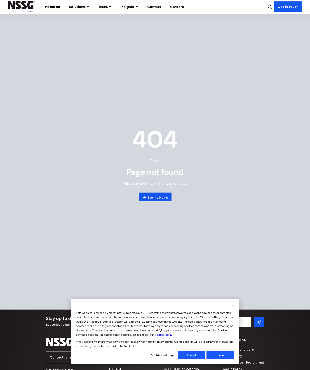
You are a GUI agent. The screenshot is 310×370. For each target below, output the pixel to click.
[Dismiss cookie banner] (233, 306)
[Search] (270, 7)
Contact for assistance (69, 357)
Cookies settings (163, 355)
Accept (191, 355)
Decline (220, 355)
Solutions (77, 7)
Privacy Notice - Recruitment (243, 362)
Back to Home (157, 198)
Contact (154, 7)
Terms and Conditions (238, 350)
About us (52, 7)
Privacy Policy (232, 356)
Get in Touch (288, 7)
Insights (127, 7)
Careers (177, 7)
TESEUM (105, 7)
